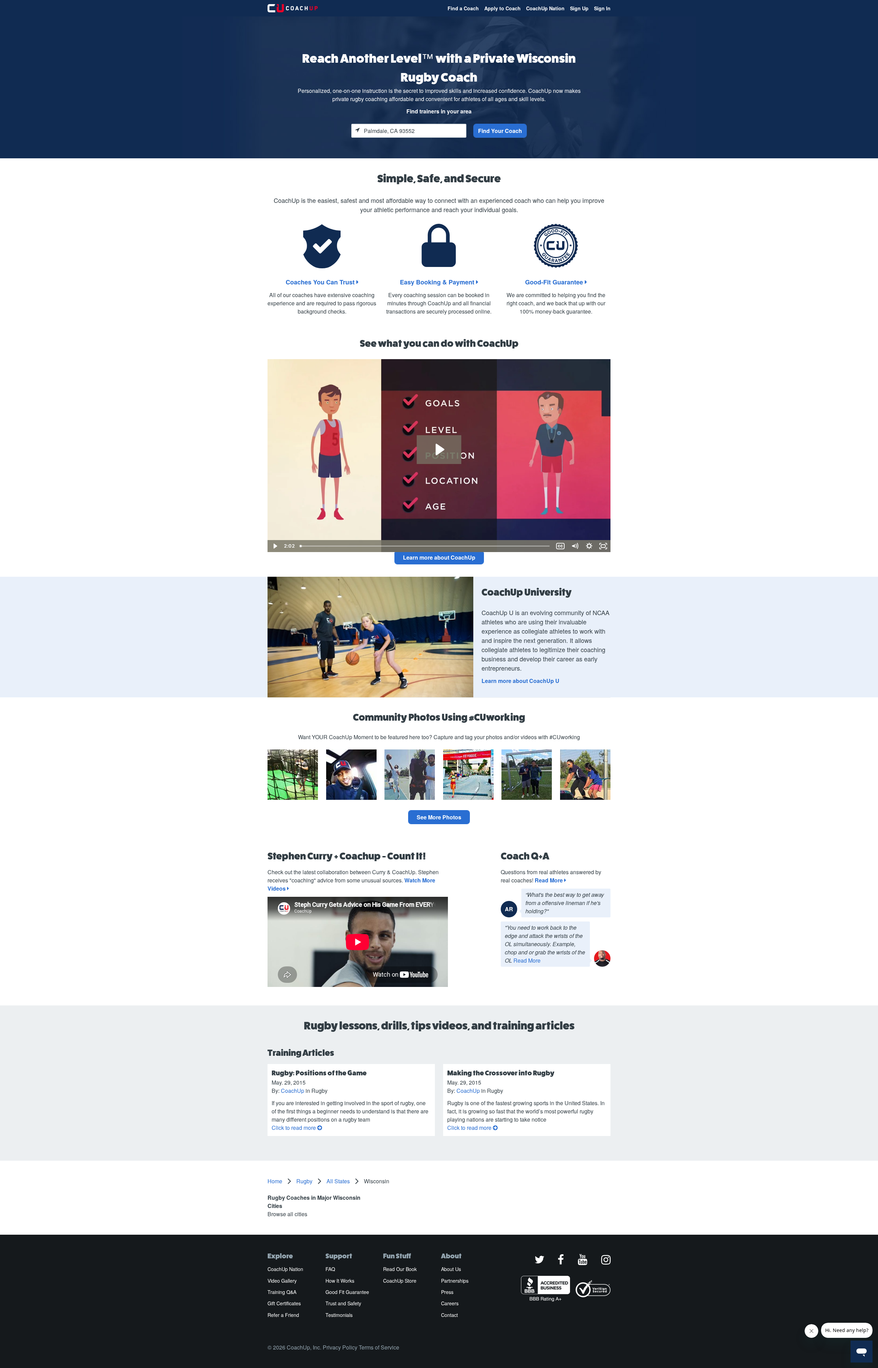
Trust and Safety (343, 1303)
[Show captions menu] (560, 546)
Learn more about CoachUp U (520, 681)
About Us (451, 1269)
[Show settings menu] (589, 546)
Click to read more (294, 1128)
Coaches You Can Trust (321, 282)
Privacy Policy (340, 1347)
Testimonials (339, 1314)
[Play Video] (275, 546)
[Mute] (575, 546)
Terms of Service (379, 1347)
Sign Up (579, 8)
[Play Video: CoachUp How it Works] (439, 449)
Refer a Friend (283, 1314)
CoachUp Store (399, 1280)
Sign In (602, 8)
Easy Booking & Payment (438, 282)
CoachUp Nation (545, 8)
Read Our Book (400, 1269)
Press (447, 1291)
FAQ (330, 1269)
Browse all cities (287, 1214)
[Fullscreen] (603, 546)
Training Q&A (282, 1291)
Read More (549, 880)
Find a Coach (463, 8)
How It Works (339, 1280)
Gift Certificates (284, 1303)
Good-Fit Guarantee (555, 282)
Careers (450, 1303)
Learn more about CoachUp (439, 557)
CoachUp (292, 1091)
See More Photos (439, 817)
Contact (449, 1314)
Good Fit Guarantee (347, 1291)
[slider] (425, 546)
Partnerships (454, 1280)
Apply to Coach (502, 8)
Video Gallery (282, 1280)
